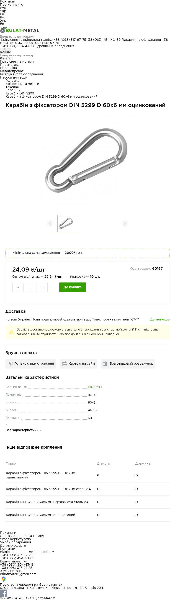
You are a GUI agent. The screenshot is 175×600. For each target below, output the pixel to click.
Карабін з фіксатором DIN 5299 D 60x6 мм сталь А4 (48, 489)
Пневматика (10, 65)
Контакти (7, 1)
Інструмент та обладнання (21, 74)
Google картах (50, 584)
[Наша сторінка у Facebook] (87, 593)
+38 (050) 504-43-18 (17, 46)
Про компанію (11, 4)
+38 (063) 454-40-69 (103, 39)
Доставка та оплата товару (22, 536)
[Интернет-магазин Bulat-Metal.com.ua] (87, 30)
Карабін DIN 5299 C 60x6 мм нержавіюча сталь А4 (47, 502)
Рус (3, 8)
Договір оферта (13, 545)
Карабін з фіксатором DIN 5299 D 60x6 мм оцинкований (40, 475)
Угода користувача (15, 539)
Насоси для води (13, 77)
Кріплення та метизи (17, 61)
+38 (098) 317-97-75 (70, 39)
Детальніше (160, 319)
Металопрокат (11, 71)
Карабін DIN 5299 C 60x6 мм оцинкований (40, 515)
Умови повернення (15, 542)
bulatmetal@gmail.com (18, 574)
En (2, 14)
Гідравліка (8, 68)
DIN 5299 (95, 387)
